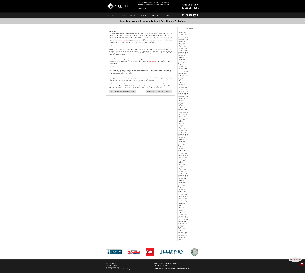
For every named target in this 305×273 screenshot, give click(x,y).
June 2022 (181, 102)
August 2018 (182, 182)
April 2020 (181, 148)
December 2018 (183, 175)
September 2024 (183, 57)
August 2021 (182, 120)
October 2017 (182, 200)
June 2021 (181, 123)
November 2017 (183, 198)
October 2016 (182, 221)
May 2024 (181, 64)
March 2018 (182, 191)
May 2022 (181, 104)
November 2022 (183, 93)
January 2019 (182, 173)
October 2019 (182, 159)
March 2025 (182, 46)
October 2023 (182, 73)
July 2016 (181, 227)
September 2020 (183, 139)
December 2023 (183, 70)
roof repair (152, 61)
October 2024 (182, 55)
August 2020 (182, 141)
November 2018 (183, 177)
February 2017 (182, 214)
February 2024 (182, 66)
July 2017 (181, 205)
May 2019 (181, 166)
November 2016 (183, 219)
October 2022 (182, 95)
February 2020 (182, 152)
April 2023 (181, 84)
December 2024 (183, 52)
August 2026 (182, 32)
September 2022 (183, 96)
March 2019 (182, 169)
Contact (168, 15)
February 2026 (182, 34)
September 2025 (183, 39)
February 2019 (182, 171)
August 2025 (182, 41)
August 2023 (182, 77)
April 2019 (181, 168)
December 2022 (183, 91)
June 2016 (181, 228)
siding (150, 79)
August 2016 (182, 225)
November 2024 (183, 54)
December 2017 (183, 196)
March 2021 (182, 128)
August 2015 (182, 237)
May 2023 (181, 82)
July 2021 (181, 121)
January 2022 (182, 111)
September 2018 (183, 180)
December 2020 (183, 134)
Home (107, 15)
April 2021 (181, 127)
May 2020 (181, 146)
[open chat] (302, 264)
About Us (114, 15)
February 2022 (182, 109)
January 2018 (182, 194)
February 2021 (182, 130)
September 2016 (183, 223)
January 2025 (182, 50)
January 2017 (182, 216)
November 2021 (183, 114)
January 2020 (182, 153)
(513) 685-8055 (190, 7)
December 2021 (183, 112)
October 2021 (182, 116)
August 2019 (182, 161)
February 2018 (182, 193)
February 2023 (182, 87)
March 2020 (182, 150)
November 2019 (183, 157)
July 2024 (181, 61)
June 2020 (181, 145)
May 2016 (181, 230)
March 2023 (182, 86)
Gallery (154, 15)
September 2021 (183, 118)
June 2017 (181, 207)
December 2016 (183, 218)
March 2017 (182, 212)
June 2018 (181, 186)
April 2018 (181, 189)
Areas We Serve (143, 15)
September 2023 (183, 75)
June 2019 (181, 164)
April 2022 (181, 105)
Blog (162, 15)
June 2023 (181, 80)
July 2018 (181, 184)
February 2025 (182, 48)
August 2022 (182, 98)
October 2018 (182, 178)
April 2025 (181, 45)
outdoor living (123, 40)
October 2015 (182, 234)
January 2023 (182, 89)
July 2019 (181, 162)
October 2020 (182, 137)
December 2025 (183, 38)
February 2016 (182, 232)
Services (132, 15)
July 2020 (181, 143)
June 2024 (181, 63)
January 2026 (182, 36)
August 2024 (182, 59)
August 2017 (182, 203)
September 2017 (183, 202)
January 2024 (182, 68)
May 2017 (181, 209)
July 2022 (181, 100)
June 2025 (181, 43)
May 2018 (181, 187)
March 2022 (182, 107)
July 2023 (181, 79)
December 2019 (183, 155)
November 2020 (183, 136)
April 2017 (181, 210)
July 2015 (181, 239)
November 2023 (183, 71)
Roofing (124, 15)
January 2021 (182, 132)
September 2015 (183, 235)
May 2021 (181, 125)
